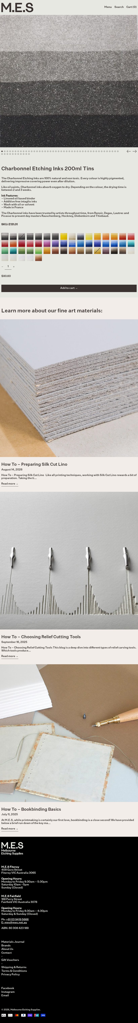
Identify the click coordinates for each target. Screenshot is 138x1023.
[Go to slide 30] (80, 151)
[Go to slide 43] (115, 151)
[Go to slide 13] (34, 151)
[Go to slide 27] (72, 151)
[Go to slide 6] (15, 151)
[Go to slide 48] (10, 154)
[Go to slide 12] (31, 151)
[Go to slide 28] (74, 151)
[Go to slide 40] (107, 151)
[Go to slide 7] (18, 151)
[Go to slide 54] (26, 154)
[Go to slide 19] (50, 151)
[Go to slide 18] (47, 151)
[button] (119, 7)
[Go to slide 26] (69, 151)
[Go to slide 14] (37, 151)
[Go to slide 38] (101, 151)
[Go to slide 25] (66, 151)
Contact (6, 953)
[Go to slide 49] (12, 154)
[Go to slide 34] (91, 151)
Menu (108, 7)
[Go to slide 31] (82, 151)
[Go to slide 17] (45, 151)
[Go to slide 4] (10, 151)
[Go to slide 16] (42, 151)
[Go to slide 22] (58, 151)
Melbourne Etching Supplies (25, 1010)
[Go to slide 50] (15, 154)
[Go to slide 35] (93, 151)
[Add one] (13, 266)
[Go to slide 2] (4, 151)
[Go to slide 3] (7, 151)
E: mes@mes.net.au (14, 922)
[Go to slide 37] (99, 151)
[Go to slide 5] (12, 151)
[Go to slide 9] (23, 151)
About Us (7, 949)
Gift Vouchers (10, 960)
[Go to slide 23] (61, 151)
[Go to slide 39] (104, 151)
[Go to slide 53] (23, 154)
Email (5, 995)
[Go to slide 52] (21, 154)
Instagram (8, 992)
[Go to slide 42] (112, 151)
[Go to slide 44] (117, 151)
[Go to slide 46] (4, 154)
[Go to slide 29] (77, 151)
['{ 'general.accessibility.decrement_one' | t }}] (2, 266)
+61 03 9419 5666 (17, 919)
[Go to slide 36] (96, 151)
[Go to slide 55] (29, 154)
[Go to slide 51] (18, 154)
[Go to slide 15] (39, 151)
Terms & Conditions (14, 971)
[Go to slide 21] (56, 151)
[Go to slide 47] (7, 154)
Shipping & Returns (13, 967)
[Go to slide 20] (53, 151)
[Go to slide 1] (2, 151)
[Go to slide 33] (88, 151)
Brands (6, 945)
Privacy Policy (10, 974)
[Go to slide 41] (109, 151)
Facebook (7, 988)
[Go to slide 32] (85, 151)
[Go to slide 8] (21, 151)
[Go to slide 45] (2, 154)
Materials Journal (12, 942)
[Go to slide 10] (26, 151)
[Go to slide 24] (64, 151)
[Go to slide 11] (29, 151)
